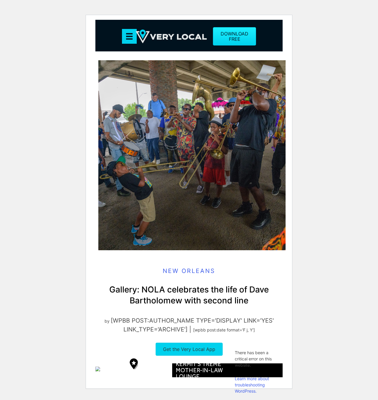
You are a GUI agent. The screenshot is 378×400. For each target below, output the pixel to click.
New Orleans (189, 270)
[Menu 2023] (129, 36)
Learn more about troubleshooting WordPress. (252, 385)
